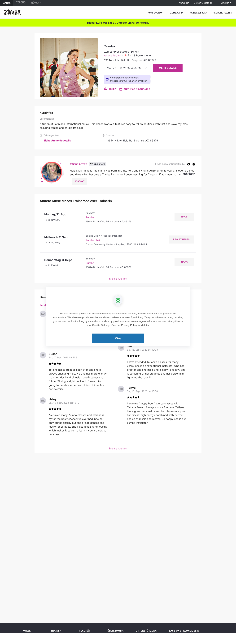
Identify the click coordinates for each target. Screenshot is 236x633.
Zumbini (36, 3)
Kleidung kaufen (222, 12)
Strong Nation (20, 3)
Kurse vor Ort (156, 12)
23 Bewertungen (142, 55)
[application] (118, 316)
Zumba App (176, 12)
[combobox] (127, 68)
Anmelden (184, 3)
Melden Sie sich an (203, 3)
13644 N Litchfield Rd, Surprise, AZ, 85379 (132, 140)
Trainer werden (197, 12)
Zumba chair (93, 240)
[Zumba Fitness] (12, 12)
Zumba (6, 3)
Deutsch (225, 3)
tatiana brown (112, 55)
